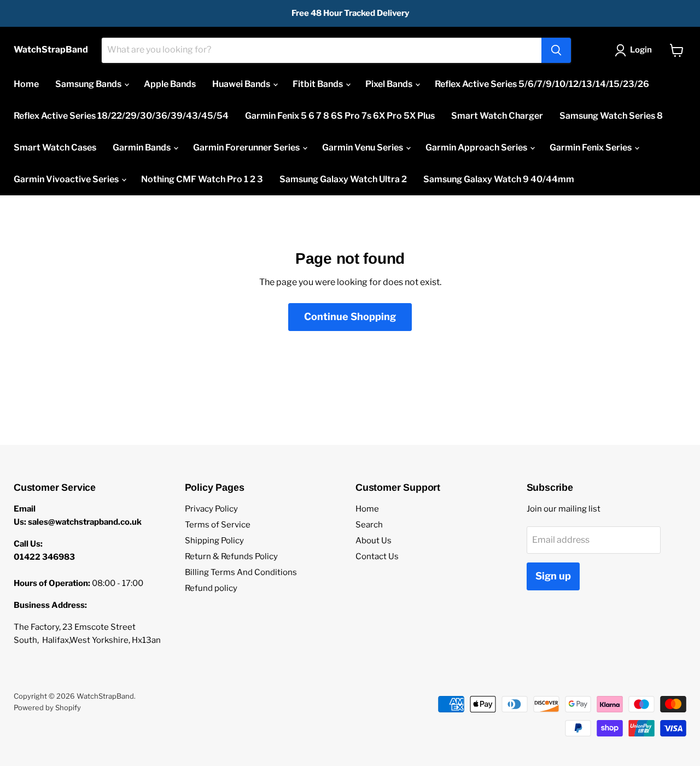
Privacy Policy (211, 509)
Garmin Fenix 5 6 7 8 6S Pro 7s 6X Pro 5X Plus (340, 116)
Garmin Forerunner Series (247, 147)
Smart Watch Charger (497, 116)
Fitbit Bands (319, 84)
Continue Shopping (350, 316)
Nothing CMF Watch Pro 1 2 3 (202, 179)
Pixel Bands (389, 84)
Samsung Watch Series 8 (611, 116)
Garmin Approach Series (477, 147)
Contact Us (377, 556)
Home (26, 84)
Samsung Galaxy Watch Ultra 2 (343, 179)
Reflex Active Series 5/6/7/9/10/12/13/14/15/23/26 (542, 84)
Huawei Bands (242, 84)
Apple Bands (170, 84)
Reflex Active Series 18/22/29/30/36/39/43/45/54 (121, 116)
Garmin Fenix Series (591, 147)
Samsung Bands (89, 84)
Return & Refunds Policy (231, 556)
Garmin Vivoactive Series (67, 179)
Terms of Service (217, 525)
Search (369, 525)
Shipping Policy (214, 541)
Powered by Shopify (47, 707)
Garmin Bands (142, 147)
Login (641, 50)
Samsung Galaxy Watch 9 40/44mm (498, 179)
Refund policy (211, 588)
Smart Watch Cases (55, 147)
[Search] (556, 50)
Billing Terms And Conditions (241, 572)
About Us (373, 541)
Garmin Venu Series (363, 147)
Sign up (553, 576)
